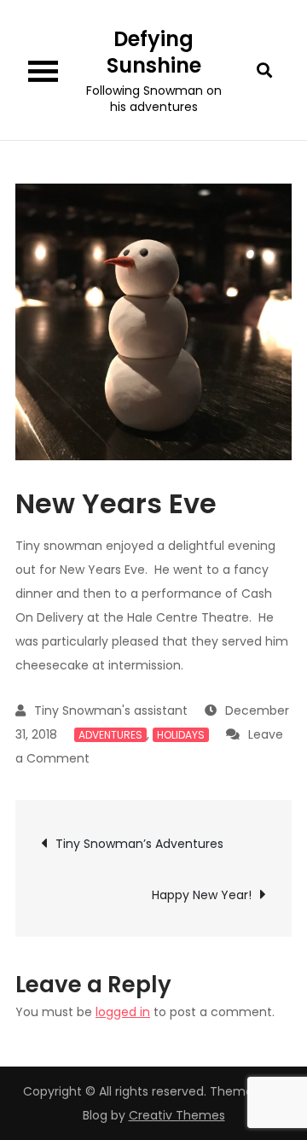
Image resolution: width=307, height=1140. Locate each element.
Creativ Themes (177, 1115)
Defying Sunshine (154, 52)
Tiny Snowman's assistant (111, 710)
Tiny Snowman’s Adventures (139, 843)
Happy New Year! (202, 894)
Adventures (110, 735)
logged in (123, 1011)
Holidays (181, 735)
